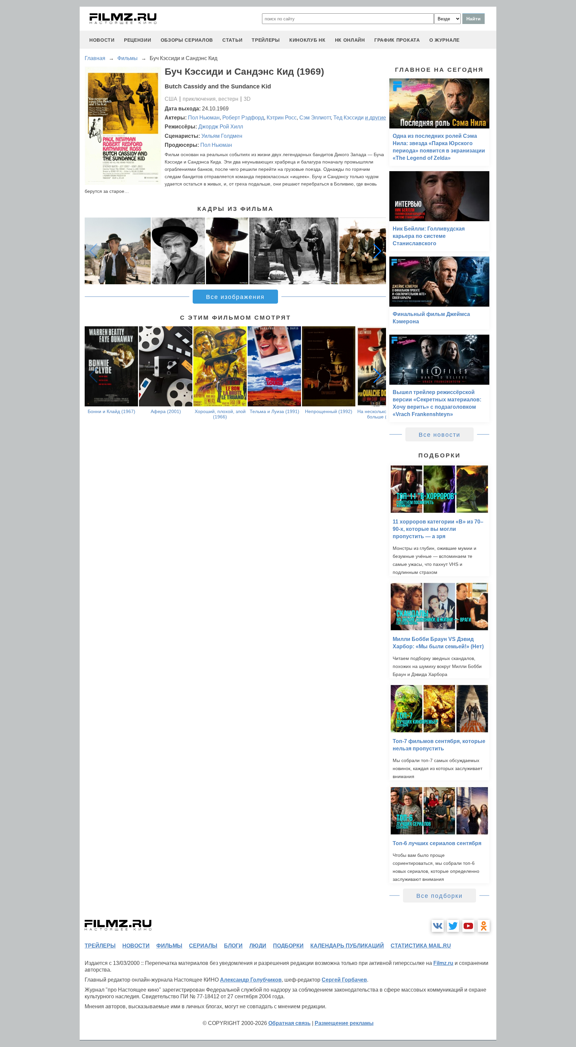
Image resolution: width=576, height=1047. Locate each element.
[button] (377, 251)
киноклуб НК (307, 40)
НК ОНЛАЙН (350, 40)
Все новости (439, 434)
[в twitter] (453, 926)
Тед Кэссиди (348, 117)
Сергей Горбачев (344, 980)
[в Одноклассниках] (484, 926)
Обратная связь (289, 1023)
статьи (232, 40)
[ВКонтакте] (438, 926)
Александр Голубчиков (251, 980)
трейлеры (266, 40)
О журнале (444, 40)
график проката (397, 40)
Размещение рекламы (344, 1023)
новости (102, 40)
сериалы (203, 946)
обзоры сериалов (187, 40)
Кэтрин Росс (282, 117)
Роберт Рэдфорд (243, 117)
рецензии (137, 40)
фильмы (169, 946)
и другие (375, 117)
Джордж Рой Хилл (220, 126)
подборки (288, 946)
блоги (233, 946)
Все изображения (235, 297)
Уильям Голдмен (221, 136)
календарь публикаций (347, 946)
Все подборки (439, 896)
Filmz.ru (443, 963)
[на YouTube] (468, 926)
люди (257, 946)
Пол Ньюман (204, 117)
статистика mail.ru (421, 946)
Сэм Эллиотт (315, 117)
